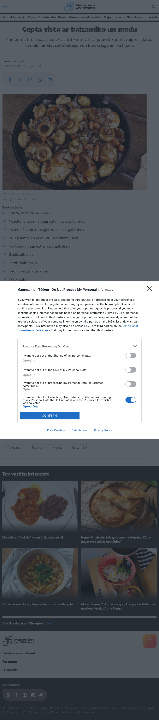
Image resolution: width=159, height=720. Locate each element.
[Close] (151, 290)
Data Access (79, 430)
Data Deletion (56, 430)
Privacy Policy (103, 430)
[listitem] (79, 346)
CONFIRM (49, 415)
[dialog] (79, 360)
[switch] (130, 355)
